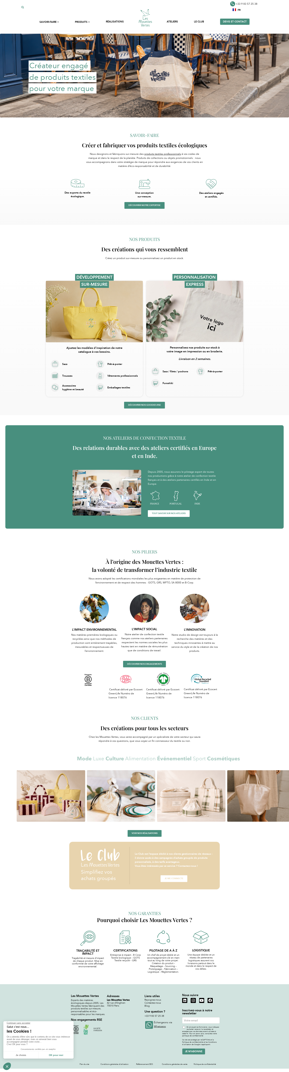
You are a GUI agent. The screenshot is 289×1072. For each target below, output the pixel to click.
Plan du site (84, 1064)
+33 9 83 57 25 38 (246, 3)
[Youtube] (201, 1000)
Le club (199, 21)
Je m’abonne (193, 1051)
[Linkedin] (184, 1000)
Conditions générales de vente (174, 1064)
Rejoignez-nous (152, 999)
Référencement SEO (144, 1064)
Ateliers (172, 21)
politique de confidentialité (192, 1036)
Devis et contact (235, 21)
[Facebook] (210, 1000)
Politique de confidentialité (205, 1064)
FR (239, 9)
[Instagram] (193, 1000)
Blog (147, 1005)
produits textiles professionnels (162, 153)
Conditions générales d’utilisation (114, 1064)
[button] (236, 9)
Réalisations (115, 21)
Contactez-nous (152, 1002)
